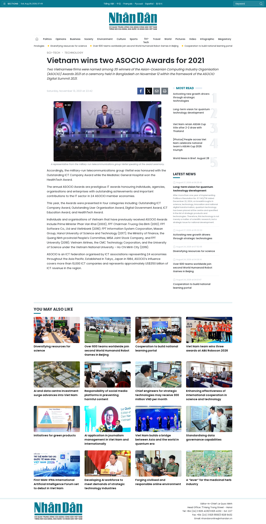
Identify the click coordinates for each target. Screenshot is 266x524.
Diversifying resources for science (194, 251)
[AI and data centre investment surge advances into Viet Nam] (57, 374)
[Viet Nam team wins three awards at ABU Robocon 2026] (209, 330)
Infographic (207, 39)
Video (192, 39)
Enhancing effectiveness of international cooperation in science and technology (206, 395)
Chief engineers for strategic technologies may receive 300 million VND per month (157, 395)
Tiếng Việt (109, 3)
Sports (133, 39)
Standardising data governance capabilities (204, 437)
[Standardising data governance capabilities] (209, 419)
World (167, 39)
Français (127, 3)
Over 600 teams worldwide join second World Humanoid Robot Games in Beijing (192, 267)
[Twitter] (148, 91)
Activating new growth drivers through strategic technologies (191, 97)
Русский (139, 3)
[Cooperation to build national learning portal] (158, 330)
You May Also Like (53, 309)
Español (149, 3)
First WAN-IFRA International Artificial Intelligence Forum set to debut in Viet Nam (56, 484)
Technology (73, 53)
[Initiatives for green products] (57, 419)
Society (88, 39)
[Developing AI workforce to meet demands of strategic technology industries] (108, 463)
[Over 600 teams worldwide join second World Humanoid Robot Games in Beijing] (108, 330)
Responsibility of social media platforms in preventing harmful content (106, 395)
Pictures (180, 39)
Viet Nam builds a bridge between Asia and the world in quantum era (157, 439)
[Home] (37, 39)
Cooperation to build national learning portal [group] (208, 45)
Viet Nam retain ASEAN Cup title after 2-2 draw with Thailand (189, 128)
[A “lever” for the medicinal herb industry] (209, 463)
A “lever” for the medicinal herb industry (208, 482)
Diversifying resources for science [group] (68, 45)
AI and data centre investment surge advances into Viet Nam (56, 393)
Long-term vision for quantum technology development (191, 111)
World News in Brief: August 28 (191, 158)
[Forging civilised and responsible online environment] (158, 463)
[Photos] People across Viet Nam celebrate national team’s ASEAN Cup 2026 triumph (189, 145)
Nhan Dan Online (133, 21)
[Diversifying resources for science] (57, 330)
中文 (119, 3)
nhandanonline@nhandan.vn (216, 518)
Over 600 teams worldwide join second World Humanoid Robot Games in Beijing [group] (135, 45)
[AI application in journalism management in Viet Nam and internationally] (108, 419)
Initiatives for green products (55, 435)
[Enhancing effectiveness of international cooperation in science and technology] (209, 374)
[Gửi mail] (156, 91)
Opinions (61, 39)
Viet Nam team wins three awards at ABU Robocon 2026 (207, 348)
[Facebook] (140, 91)
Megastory (224, 39)
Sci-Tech (146, 40)
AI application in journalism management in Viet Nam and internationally (107, 439)
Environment (105, 39)
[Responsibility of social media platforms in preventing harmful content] (108, 374)
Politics (47, 39)
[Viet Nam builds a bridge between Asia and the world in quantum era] (158, 419)
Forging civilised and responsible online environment (158, 482)
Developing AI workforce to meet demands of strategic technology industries (105, 484)
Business (75, 39)
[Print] (164, 91)
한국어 (159, 3)
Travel (156, 39)
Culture (121, 39)
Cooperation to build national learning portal (191, 286)
